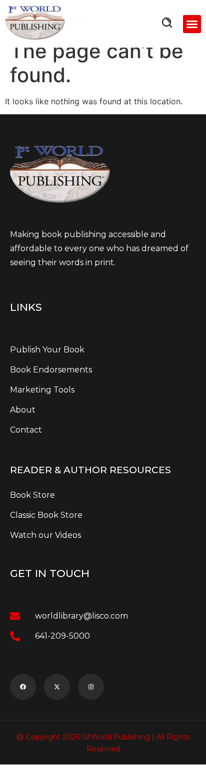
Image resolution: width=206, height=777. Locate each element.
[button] (192, 24)
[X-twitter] (57, 687)
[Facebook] (23, 687)
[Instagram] (91, 687)
